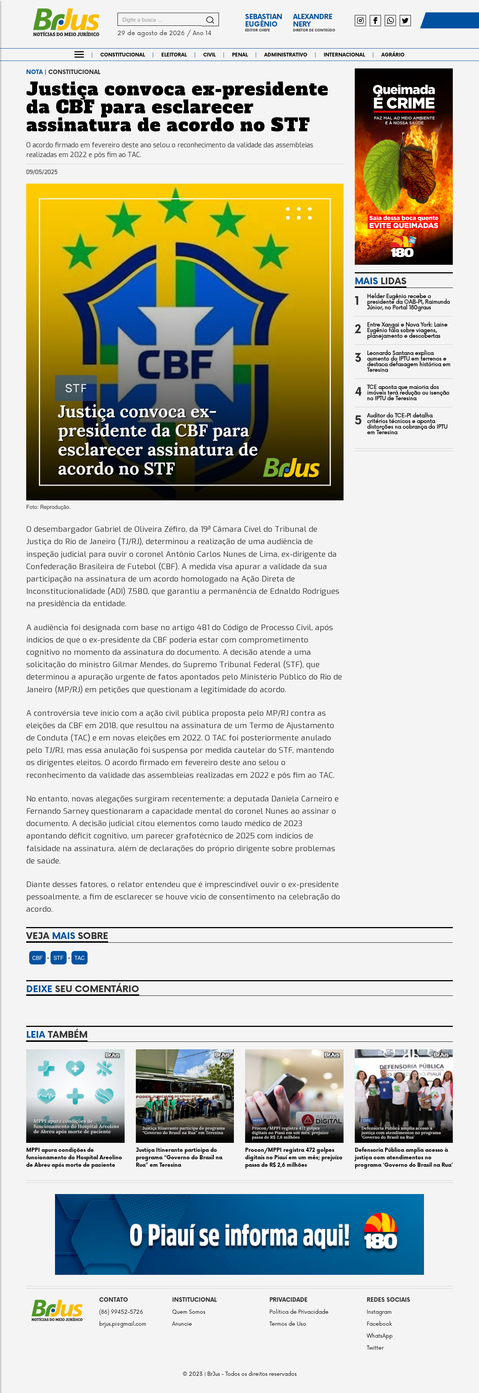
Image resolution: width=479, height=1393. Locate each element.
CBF (37, 957)
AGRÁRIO (393, 55)
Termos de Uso (287, 1324)
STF (59, 957)
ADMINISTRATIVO (285, 55)
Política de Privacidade (299, 1312)
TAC (79, 957)
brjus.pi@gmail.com (122, 1324)
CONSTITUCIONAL (122, 55)
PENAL (240, 55)
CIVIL (209, 55)
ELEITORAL (174, 55)
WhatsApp (380, 1336)
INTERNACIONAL (344, 55)
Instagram (379, 1312)
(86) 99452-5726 (121, 1312)
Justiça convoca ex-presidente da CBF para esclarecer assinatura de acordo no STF (177, 107)
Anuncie (182, 1324)
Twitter (375, 1348)
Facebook (379, 1324)
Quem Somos (188, 1312)
